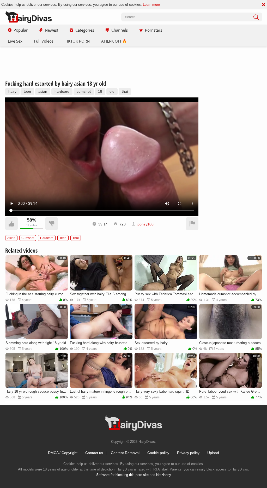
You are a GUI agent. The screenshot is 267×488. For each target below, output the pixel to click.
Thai (75, 238)
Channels (119, 30)
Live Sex (15, 41)
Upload (213, 453)
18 (100, 91)
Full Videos (43, 41)
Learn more (151, 5)
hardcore (61, 91)
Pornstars (153, 30)
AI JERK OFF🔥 (114, 41)
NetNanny (163, 475)
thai (125, 91)
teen (27, 91)
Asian (11, 238)
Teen (62, 238)
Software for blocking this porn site (122, 475)
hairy (12, 91)
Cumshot (27, 238)
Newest (51, 30)
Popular (21, 30)
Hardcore (46, 238)
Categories (84, 30)
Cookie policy (158, 453)
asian (42, 91)
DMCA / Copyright (62, 453)
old (112, 91)
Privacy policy (188, 453)
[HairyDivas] (28, 17)
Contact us (94, 453)
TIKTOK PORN (77, 41)
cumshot (84, 91)
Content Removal (125, 453)
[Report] (192, 223)
